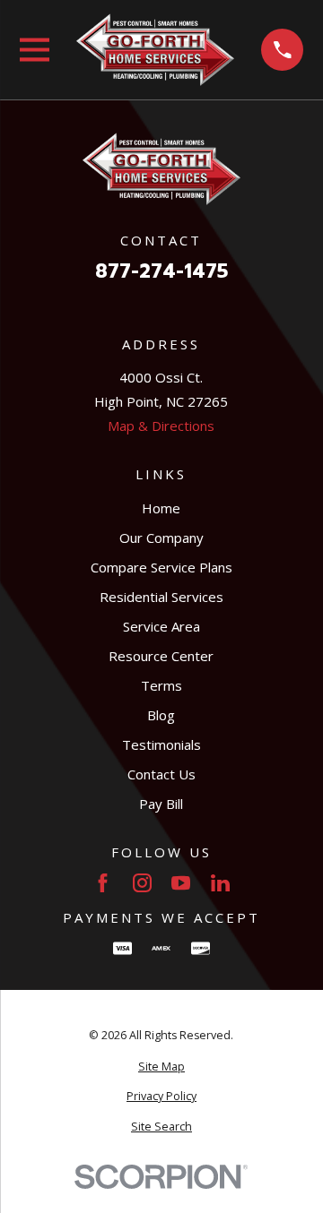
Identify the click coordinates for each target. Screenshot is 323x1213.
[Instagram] (142, 882)
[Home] (155, 49)
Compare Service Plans (161, 567)
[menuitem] (162, 1067)
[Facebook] (102, 882)
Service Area (161, 626)
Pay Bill (161, 804)
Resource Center (161, 656)
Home (161, 508)
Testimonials (161, 744)
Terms (161, 685)
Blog (161, 715)
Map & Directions (161, 425)
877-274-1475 (161, 271)
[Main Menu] (34, 50)
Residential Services (161, 597)
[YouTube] (180, 882)
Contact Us (161, 774)
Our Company (161, 537)
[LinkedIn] (220, 882)
